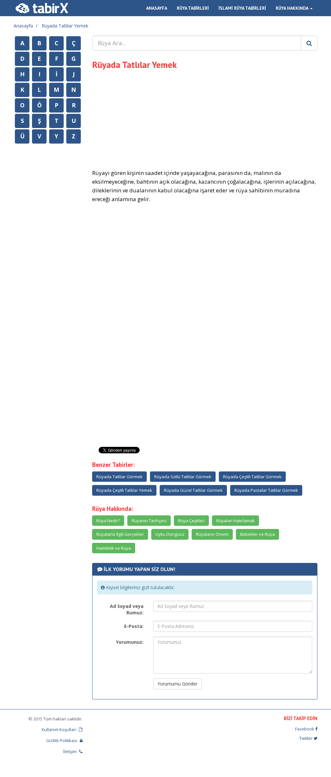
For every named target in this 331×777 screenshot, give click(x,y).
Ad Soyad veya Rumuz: (127, 609)
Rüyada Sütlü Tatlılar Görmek (182, 477)
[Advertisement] (205, 118)
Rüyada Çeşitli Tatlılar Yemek (124, 490)
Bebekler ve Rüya (257, 534)
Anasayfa (23, 26)
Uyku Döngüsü (169, 534)
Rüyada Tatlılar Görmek (119, 477)
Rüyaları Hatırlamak (235, 520)
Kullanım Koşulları (59, 729)
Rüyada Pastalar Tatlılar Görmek (266, 490)
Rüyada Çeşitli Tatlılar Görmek (252, 477)
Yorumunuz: (130, 642)
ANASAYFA (156, 8)
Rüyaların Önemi (212, 534)
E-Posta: (134, 626)
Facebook (305, 729)
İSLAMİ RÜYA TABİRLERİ (242, 8)
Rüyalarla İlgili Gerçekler (120, 534)
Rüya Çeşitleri (191, 520)
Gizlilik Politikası (62, 740)
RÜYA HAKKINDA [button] (292, 8)
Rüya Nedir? (108, 520)
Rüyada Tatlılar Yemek (65, 26)
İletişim (70, 751)
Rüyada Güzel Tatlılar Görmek (193, 490)
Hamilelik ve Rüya (113, 548)
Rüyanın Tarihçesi (149, 520)
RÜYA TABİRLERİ (193, 8)
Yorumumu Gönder (177, 684)
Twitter (306, 738)
